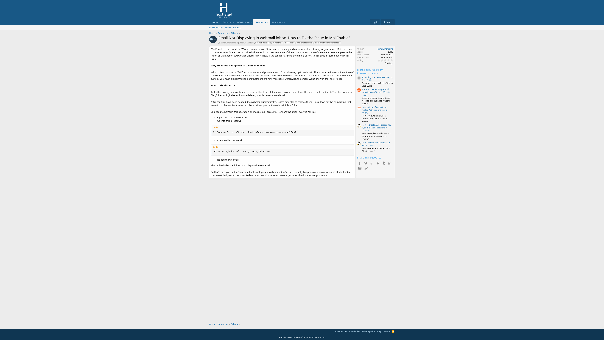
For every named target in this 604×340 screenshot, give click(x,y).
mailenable (289, 42)
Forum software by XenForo (302, 337)
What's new (243, 22)
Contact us (338, 331)
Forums (227, 22)
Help (379, 331)
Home (215, 22)
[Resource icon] (359, 78)
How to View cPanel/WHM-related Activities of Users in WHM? (375, 110)
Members (277, 22)
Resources (262, 22)
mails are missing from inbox (327, 42)
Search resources (233, 27)
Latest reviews (216, 27)
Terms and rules (352, 331)
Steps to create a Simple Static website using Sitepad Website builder (376, 92)
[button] (233, 22)
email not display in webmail (269, 42)
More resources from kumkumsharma (370, 71)
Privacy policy (368, 331)
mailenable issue (304, 42)
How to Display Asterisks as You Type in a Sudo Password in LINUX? (376, 127)
